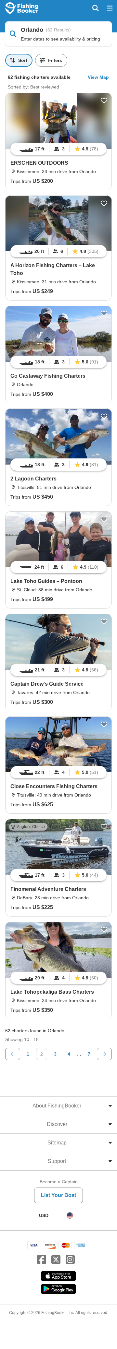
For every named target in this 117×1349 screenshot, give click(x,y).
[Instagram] (70, 1260)
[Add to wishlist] (104, 100)
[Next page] (104, 1054)
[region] (58, 149)
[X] (55, 1260)
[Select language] (70, 1215)
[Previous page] (12, 1054)
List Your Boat (58, 1195)
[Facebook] (41, 1260)
